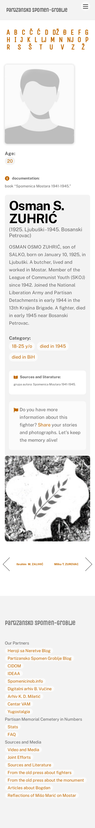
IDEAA (14, 673)
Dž (55, 32)
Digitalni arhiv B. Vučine (30, 688)
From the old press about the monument (46, 780)
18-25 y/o (22, 346)
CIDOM (14, 665)
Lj (44, 39)
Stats (13, 726)
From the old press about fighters (39, 772)
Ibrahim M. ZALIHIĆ (30, 564)
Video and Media (23, 749)
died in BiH (23, 357)
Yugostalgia (19, 711)
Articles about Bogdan (29, 787)
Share (44, 425)
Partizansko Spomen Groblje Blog (39, 658)
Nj (70, 39)
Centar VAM (19, 704)
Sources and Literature (29, 764)
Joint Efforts (19, 757)
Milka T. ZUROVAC (66, 564)
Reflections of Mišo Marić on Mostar (42, 795)
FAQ (12, 734)
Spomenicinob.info (25, 681)
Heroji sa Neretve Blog (29, 650)
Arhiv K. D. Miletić (24, 696)
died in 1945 (53, 346)
